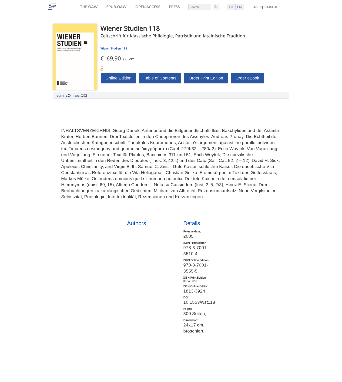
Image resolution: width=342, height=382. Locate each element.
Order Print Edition (206, 78)
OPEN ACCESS (147, 7)
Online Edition (118, 78)
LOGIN (257, 7)
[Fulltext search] (215, 7)
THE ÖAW (89, 7)
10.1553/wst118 (199, 302)
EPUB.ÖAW (116, 7)
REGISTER (270, 7)
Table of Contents (160, 78)
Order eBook (247, 78)
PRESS (174, 7)
